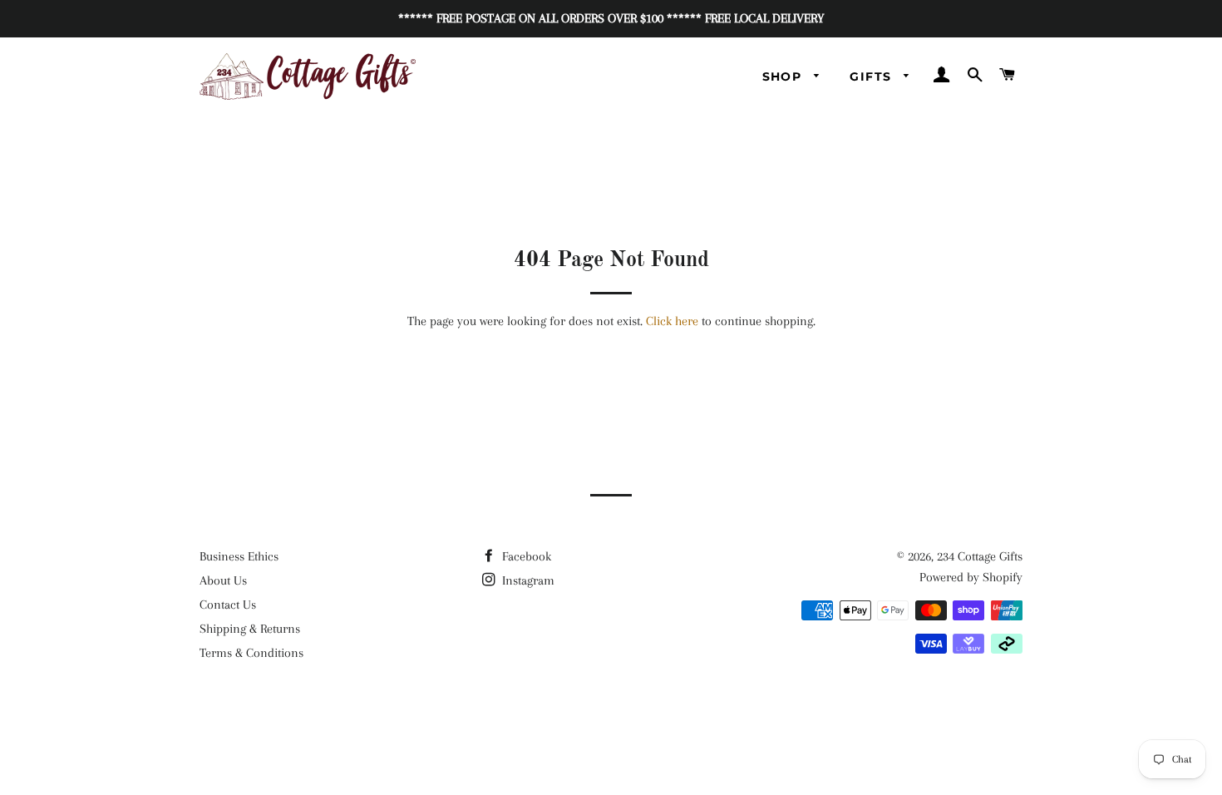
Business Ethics (239, 556)
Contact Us (228, 604)
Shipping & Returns (250, 628)
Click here (672, 321)
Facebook (525, 556)
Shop (784, 76)
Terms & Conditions (251, 652)
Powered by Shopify (970, 577)
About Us (223, 580)
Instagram (526, 580)
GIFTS (872, 76)
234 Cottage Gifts (979, 556)
